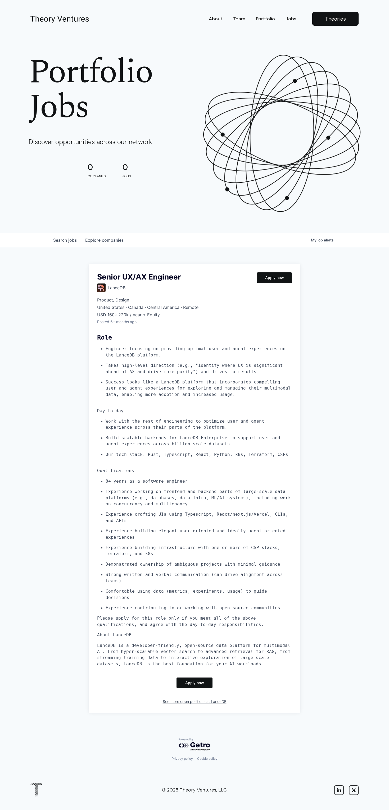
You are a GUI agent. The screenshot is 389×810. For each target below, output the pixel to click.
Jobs (291, 19)
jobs (65, 240)
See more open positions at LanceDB (195, 701)
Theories (335, 18)
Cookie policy (207, 759)
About (216, 19)
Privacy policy (182, 759)
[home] (59, 19)
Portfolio (265, 19)
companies (104, 240)
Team (239, 19)
